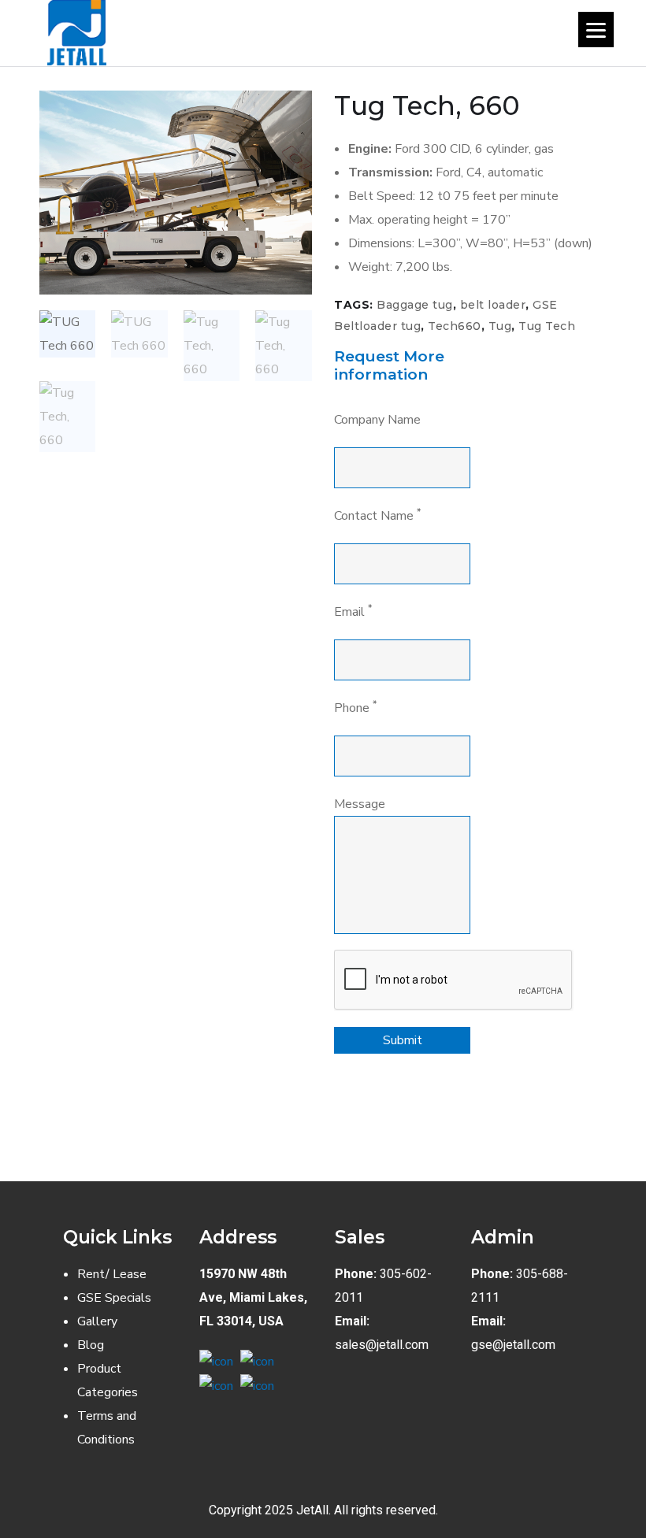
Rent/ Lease (112, 1274)
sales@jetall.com (382, 1344)
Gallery (97, 1321)
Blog (90, 1345)
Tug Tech (546, 326)
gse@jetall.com (513, 1344)
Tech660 (454, 326)
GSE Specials (114, 1297)
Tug (500, 326)
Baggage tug (415, 305)
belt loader (493, 305)
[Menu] (596, 29)
